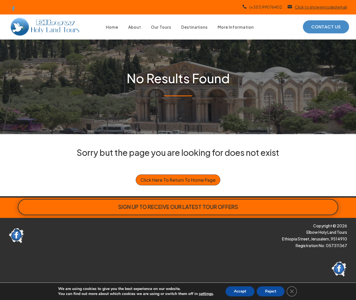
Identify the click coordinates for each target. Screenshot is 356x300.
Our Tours (161, 26)
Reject (270, 291)
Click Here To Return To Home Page (178, 180)
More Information (236, 26)
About (134, 26)
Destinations (194, 26)
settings (206, 293)
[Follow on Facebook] (13, 8)
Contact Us (326, 27)
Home (112, 26)
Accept (240, 291)
